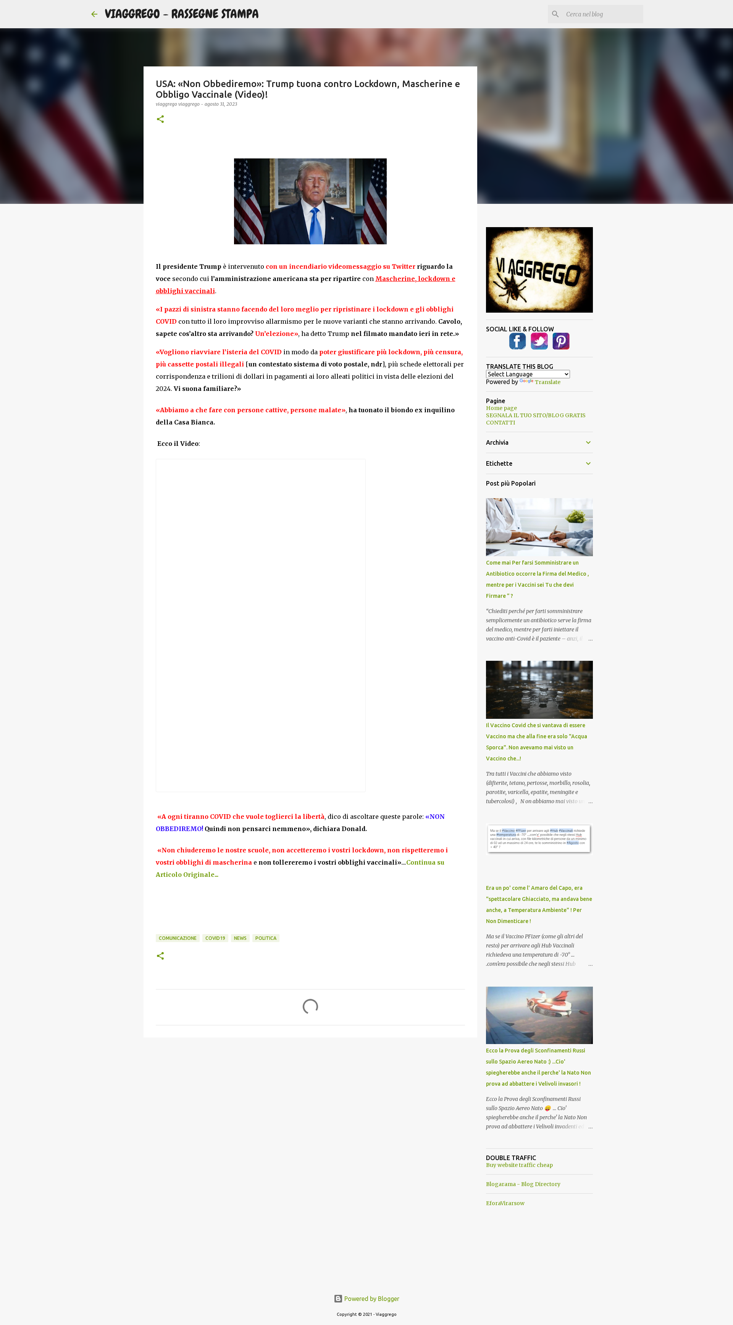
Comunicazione (178, 938)
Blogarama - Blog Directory (523, 1184)
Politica (265, 938)
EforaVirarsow (505, 1203)
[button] (160, 120)
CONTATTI (500, 422)
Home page (501, 408)
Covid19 (215, 938)
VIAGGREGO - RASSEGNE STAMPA (182, 14)
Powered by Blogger (371, 1298)
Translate (547, 382)
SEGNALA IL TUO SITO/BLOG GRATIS (536, 415)
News (240, 938)
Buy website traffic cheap (519, 1165)
